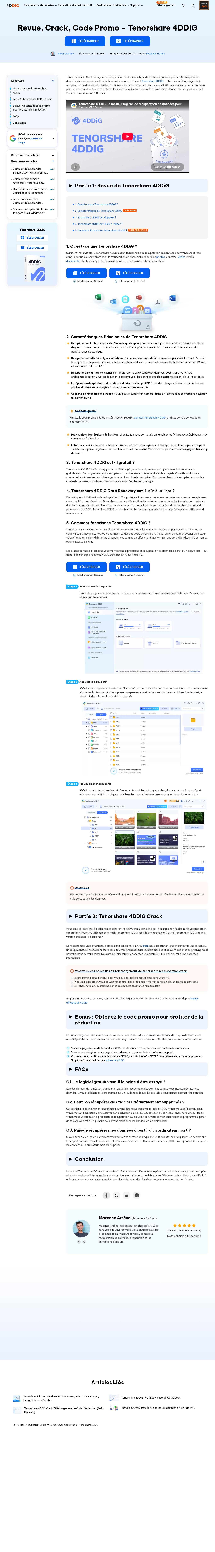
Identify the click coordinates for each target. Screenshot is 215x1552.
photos (160, 256)
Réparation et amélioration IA (75, 5)
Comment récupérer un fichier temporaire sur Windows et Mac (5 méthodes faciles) (30, 211)
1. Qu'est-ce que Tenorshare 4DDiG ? (96, 204)
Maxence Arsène (66, 53)
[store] (183, 5)
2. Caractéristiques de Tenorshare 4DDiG (98, 210)
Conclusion (19, 122)
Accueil (20, 1425)
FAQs (16, 116)
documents (72, 261)
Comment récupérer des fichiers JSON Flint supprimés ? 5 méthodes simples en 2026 (30, 171)
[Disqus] (107, 1309)
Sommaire (18, 81)
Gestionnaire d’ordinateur (111, 5)
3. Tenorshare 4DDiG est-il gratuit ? (95, 217)
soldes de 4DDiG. (115, 1060)
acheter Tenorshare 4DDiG (150, 417)
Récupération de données (39, 5)
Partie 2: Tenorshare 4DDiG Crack (32, 99)
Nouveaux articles (24, 161)
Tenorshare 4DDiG (152, 81)
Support (135, 5)
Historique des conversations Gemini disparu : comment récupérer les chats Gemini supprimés (30, 191)
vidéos (181, 256)
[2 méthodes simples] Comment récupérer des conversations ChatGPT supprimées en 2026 (27, 201)
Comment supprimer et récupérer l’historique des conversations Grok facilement (31, 181)
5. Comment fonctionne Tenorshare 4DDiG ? (101, 230)
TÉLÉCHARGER (88, 41)
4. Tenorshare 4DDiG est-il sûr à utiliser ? (99, 223)
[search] (193, 5)
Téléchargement (165, 4)
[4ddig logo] (12, 5)
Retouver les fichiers (25, 155)
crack (145, 945)
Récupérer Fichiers (155, 53)
